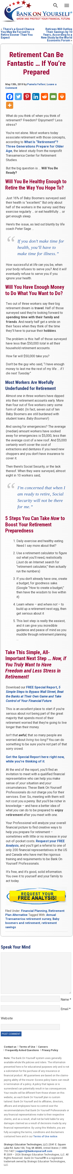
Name (66, 999)
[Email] (53, 96)
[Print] (61, 96)
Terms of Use (27, 1046)
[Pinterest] (27, 96)
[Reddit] (44, 96)
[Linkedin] (35, 96)
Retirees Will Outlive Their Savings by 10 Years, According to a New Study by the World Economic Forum (56, 34)
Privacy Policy (50, 1050)
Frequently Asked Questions (22, 1050)
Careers (43, 1046)
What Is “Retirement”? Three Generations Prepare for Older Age (35, 146)
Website (7, 1018)
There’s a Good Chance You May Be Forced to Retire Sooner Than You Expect (17, 33)
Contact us (10, 1046)
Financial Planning (34, 911)
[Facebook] (9, 96)
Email (66, 1009)
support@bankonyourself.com (34, 1151)
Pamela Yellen (36, 84)
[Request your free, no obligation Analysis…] (36, 896)
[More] (9, 105)
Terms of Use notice (45, 1136)
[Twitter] (18, 96)
